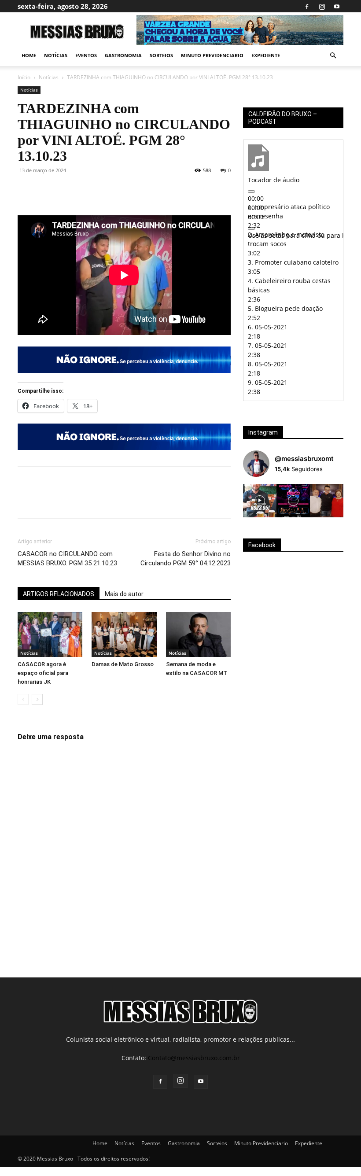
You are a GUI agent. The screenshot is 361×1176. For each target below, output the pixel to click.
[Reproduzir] (251, 191)
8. (267, 364)
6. (267, 327)
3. (293, 262)
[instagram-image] (259, 500)
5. (285, 308)
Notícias (55, 55)
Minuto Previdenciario (212, 55)
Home (29, 55)
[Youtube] (336, 6)
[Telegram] (127, 190)
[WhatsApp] (87, 190)
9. (267, 382)
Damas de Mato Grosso (123, 664)
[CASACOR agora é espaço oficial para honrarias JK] (50, 634)
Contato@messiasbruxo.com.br (194, 1058)
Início (24, 77)
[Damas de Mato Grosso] (124, 634)
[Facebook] (306, 6)
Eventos (86, 55)
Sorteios (161, 55)
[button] (332, 56)
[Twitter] (46, 190)
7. (267, 345)
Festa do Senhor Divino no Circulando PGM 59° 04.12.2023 (185, 558)
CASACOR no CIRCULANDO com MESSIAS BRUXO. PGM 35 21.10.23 (67, 558)
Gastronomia (123, 55)
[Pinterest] (67, 190)
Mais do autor (124, 593)
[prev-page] (23, 699)
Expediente (265, 55)
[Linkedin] (107, 190)
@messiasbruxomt (304, 458)
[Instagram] (321, 6)
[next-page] (37, 699)
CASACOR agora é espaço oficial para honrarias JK (43, 673)
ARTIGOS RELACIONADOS (58, 593)
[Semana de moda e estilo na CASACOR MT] (198, 634)
